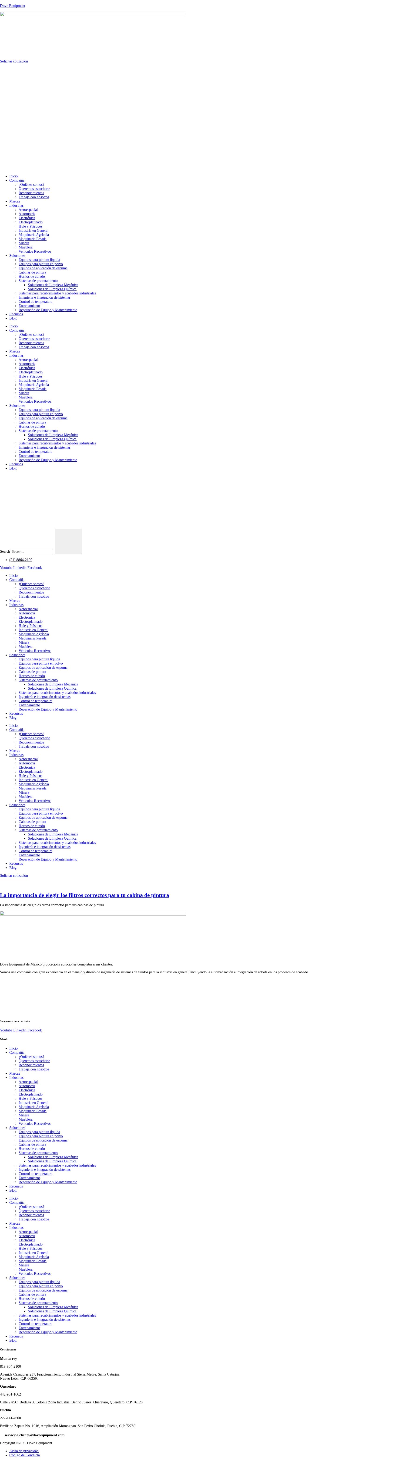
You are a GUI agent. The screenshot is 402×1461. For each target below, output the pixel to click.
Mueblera (26, 247)
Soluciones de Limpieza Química (52, 289)
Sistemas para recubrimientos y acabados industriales (57, 293)
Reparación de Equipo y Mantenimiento (48, 310)
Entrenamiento (29, 306)
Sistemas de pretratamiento (38, 281)
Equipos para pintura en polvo (41, 264)
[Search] (68, 541)
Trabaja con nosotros (34, 197)
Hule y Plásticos (30, 226)
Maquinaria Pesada (33, 239)
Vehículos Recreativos (35, 251)
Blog (13, 318)
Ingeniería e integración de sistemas (44, 297)
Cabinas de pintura (32, 272)
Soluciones (17, 256)
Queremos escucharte (34, 189)
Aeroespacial (28, 210)
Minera (24, 243)
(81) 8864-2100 (20, 560)
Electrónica (27, 218)
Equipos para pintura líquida (39, 260)
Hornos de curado (32, 276)
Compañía (16, 180)
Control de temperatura (35, 301)
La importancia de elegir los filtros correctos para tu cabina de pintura (84, 895)
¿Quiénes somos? (31, 184)
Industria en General (33, 230)
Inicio (13, 176)
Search (5, 551)
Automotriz (27, 214)
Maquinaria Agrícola (34, 235)
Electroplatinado (31, 222)
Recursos (16, 314)
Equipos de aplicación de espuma (43, 268)
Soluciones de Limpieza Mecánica (53, 285)
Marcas (14, 201)
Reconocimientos (31, 193)
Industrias (16, 205)
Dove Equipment (12, 6)
